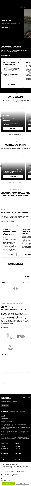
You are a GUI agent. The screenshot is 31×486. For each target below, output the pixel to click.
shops (7, 321)
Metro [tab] (21, 415)
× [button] (29, 463)
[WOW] (15, 4)
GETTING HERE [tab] (4, 411)
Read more (9, 469)
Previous (1, 73)
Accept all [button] (8, 483)
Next (29, 35)
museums (19, 320)
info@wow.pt (5, 383)
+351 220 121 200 (6, 379)
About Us (3, 456)
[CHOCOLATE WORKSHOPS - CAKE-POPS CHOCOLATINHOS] (10, 225)
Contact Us (18, 456)
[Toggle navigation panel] (1, 1)
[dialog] (15, 474)
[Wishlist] (21, 60)
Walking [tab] (3, 415)
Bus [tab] (16, 415)
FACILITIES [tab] (22, 411)
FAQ (16, 457)
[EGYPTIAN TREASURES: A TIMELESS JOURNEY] (12, 59)
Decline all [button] (22, 483)
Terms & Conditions (20, 459)
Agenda (2, 459)
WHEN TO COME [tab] (14, 411)
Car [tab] (8, 415)
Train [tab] (12, 415)
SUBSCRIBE (5, 405)
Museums (3, 457)
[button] (15, 480)
